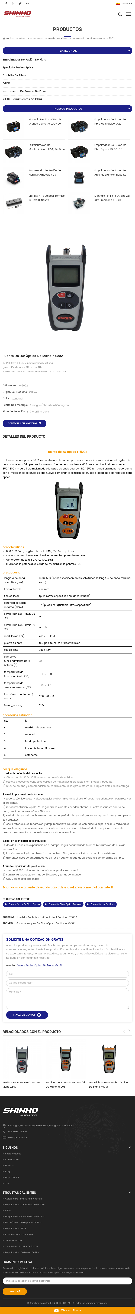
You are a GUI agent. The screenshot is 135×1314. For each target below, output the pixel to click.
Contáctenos (12, 1159)
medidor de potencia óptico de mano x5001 (21, 1085)
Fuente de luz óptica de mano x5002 (39, 965)
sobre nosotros (13, 1154)
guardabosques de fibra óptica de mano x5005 (46, 923)
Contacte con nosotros (22, 423)
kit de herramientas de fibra (22, 99)
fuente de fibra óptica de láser (65, 904)
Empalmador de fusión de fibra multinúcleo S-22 (110, 122)
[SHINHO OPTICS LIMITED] (18, 14)
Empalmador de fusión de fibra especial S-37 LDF (110, 147)
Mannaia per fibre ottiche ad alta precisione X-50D (112, 198)
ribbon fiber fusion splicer (19, 1234)
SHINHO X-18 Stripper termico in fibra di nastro (47, 198)
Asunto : (34, 965)
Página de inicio (15, 39)
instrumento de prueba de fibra (24, 91)
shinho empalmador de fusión (21, 1246)
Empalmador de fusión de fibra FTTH (24, 1204)
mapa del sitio (12, 1177)
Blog (7, 1171)
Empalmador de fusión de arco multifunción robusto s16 (110, 173)
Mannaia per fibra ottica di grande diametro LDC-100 (45, 122)
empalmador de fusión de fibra (24, 60)
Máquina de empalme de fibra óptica (25, 1216)
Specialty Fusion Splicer (18, 67)
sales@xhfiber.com (18, 1137)
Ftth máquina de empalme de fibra (23, 1222)
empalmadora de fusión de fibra (22, 1252)
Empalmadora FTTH (15, 1228)
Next (129, 1031)
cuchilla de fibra (14, 75)
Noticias (9, 1165)
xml (7, 1183)
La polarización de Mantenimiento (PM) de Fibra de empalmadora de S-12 (47, 147)
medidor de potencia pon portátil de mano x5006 (47, 917)
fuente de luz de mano (103, 904)
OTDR (6, 83)
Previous (124, 1031)
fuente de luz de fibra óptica (24, 904)
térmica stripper (13, 1240)
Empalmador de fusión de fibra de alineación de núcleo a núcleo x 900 (45, 173)
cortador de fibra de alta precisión (23, 1199)
